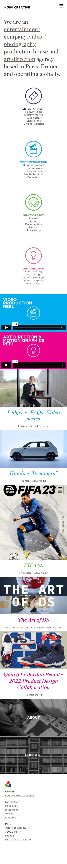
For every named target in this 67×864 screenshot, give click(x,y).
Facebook (11, 806)
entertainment (22, 29)
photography (20, 44)
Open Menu (61, 5)
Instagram (11, 809)
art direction (19, 59)
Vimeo (9, 813)
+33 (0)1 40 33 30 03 (19, 839)
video (36, 36)
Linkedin (10, 817)
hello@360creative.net (19, 795)
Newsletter (12, 802)
